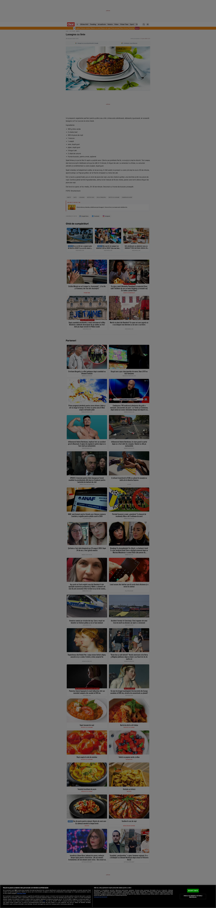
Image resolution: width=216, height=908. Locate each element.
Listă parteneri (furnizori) (100, 897)
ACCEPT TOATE (193, 890)
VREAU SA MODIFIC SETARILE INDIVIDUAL (193, 896)
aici (44, 901)
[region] (108, 896)
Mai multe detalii (21, 893)
